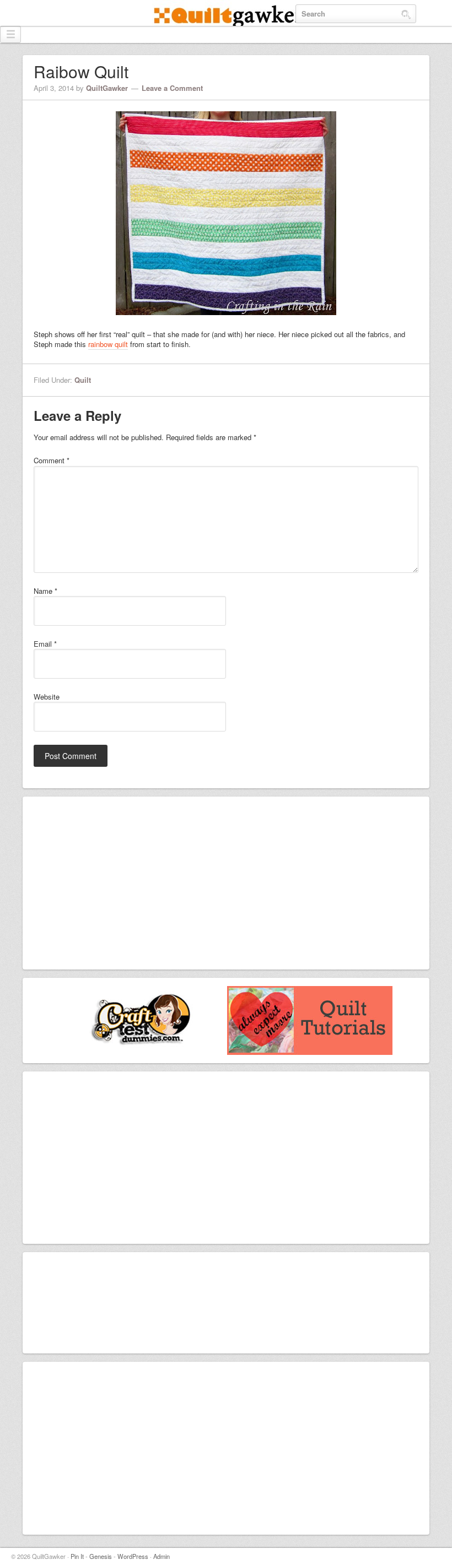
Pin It (77, 1556)
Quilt (82, 380)
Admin (161, 1556)
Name (45, 591)
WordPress (132, 1556)
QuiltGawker (226, 17)
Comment (51, 460)
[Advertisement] (123, 882)
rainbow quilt (108, 344)
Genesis (100, 1556)
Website (47, 697)
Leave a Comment (172, 88)
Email (45, 644)
